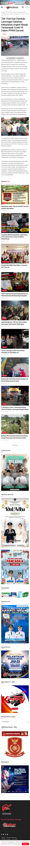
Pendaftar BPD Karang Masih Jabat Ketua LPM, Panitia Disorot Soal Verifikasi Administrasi (14, 237)
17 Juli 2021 (11, 33)
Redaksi (3, 837)
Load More (15, 445)
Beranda (3, 12)
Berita (4, 203)
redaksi (4, 33)
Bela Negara (5, 261)
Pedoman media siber (12, 837)
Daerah (4, 290)
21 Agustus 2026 (5, 440)
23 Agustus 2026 (5, 210)
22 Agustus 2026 (5, 269)
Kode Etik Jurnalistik (6, 839)
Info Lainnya (15, 839)
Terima (25, 844)
